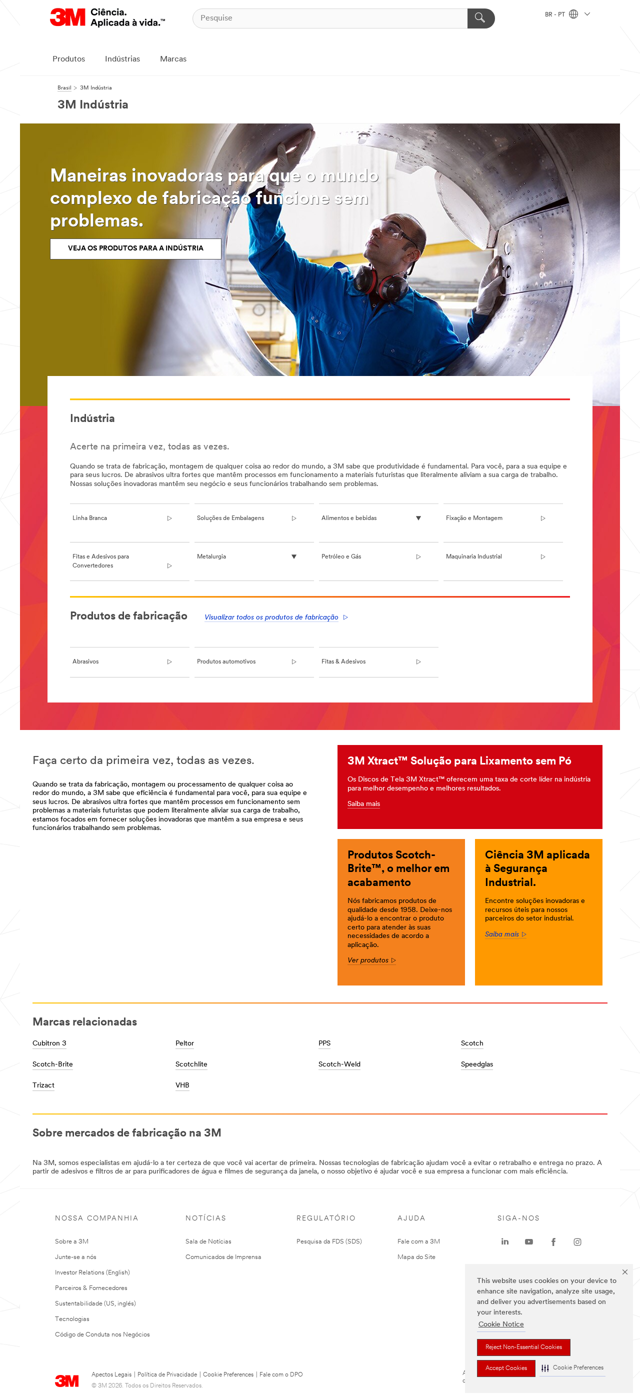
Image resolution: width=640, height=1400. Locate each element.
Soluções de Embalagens (230, 519)
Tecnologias (72, 1319)
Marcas (173, 60)
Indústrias (122, 60)
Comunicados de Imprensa (224, 1257)
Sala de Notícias (209, 1241)
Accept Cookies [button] (506, 1369)
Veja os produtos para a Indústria (136, 248)
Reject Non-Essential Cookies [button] (524, 1347)
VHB (183, 1086)
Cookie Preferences (228, 1375)
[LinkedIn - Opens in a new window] (505, 1242)
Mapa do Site (417, 1257)
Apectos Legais (112, 1375)
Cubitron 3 (49, 1044)
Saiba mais (364, 804)
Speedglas (477, 1064)
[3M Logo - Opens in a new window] (107, 18)
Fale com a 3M (419, 1241)
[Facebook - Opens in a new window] (553, 1242)
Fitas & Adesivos (344, 662)
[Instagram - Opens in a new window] (577, 1242)
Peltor (185, 1044)
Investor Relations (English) (92, 1273)
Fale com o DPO (281, 1375)
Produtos (68, 60)
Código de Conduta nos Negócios (102, 1335)
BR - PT (555, 15)
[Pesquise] (481, 18)
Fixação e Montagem (474, 519)
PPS (324, 1044)
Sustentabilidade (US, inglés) (95, 1303)
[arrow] (522, 935)
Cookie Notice (501, 1324)
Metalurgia (211, 557)
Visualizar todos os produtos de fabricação (271, 618)
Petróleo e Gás (341, 557)
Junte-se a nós (75, 1257)
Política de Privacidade (167, 1375)
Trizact (43, 1086)
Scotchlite (192, 1064)
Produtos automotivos (226, 662)
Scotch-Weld (339, 1064)
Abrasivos (85, 662)
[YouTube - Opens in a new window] (529, 1242)
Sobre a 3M (71, 1241)
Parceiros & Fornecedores (91, 1288)
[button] (573, 1368)
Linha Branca (89, 519)
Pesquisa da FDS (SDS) (329, 1241)
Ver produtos (372, 960)
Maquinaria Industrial (474, 557)
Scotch (472, 1044)
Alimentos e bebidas (349, 519)
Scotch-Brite (52, 1064)
